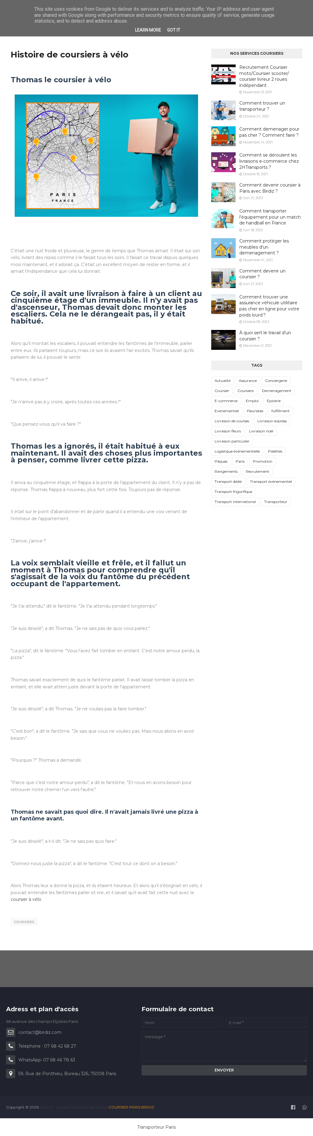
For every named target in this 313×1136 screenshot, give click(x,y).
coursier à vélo (26, 899)
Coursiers (24, 922)
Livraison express (272, 421)
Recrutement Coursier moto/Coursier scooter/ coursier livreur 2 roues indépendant (264, 76)
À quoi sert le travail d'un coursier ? (265, 336)
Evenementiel (227, 411)
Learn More (148, 30)
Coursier (222, 390)
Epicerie (274, 400)
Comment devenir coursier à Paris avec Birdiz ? (269, 188)
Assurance (248, 380)
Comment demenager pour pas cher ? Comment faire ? (269, 132)
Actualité (222, 380)
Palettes (275, 451)
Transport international (235, 501)
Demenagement (276, 390)
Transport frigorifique (233, 491)
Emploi (252, 400)
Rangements (226, 471)
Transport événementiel (271, 481)
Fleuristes (255, 411)
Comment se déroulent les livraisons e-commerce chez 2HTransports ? (269, 161)
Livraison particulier (232, 441)
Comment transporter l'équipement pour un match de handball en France (270, 217)
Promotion (262, 461)
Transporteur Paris (156, 1127)
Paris (240, 461)
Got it (173, 30)
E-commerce (226, 400)
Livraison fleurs (228, 431)
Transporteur (275, 501)
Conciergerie (276, 380)
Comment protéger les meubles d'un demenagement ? (264, 247)
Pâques (221, 461)
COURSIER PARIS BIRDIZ (131, 1107)
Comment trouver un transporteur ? (262, 106)
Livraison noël (261, 431)
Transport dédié (228, 481)
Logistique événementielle (237, 451)
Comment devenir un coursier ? (262, 274)
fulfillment (280, 411)
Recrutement (257, 471)
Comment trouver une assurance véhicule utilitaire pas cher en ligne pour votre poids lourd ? (269, 306)
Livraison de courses (232, 421)
